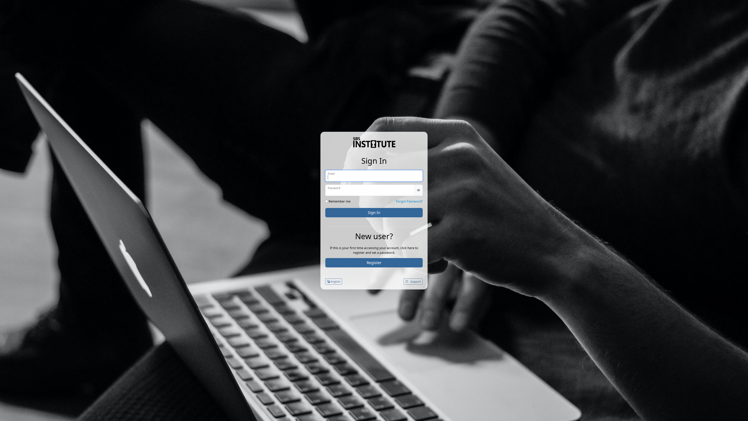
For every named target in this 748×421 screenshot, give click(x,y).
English (335, 281)
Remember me (339, 201)
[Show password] (419, 190)
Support (415, 281)
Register (374, 262)
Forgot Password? (409, 201)
